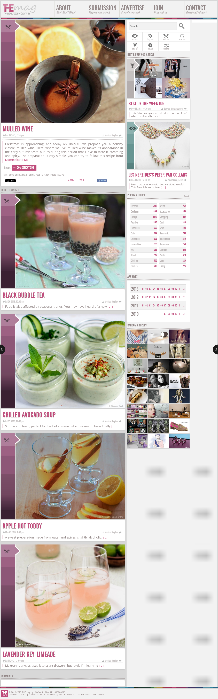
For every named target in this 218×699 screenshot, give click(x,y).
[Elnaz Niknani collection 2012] (179, 387)
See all (186, 196)
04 (154, 288)
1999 (155, 211)
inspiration (136, 244)
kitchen (45, 174)
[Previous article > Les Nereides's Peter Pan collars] (2, 349)
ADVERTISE (132, 9)
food (38, 174)
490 (155, 266)
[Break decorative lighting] (158, 373)
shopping (164, 217)
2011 (134, 306)
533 (155, 249)
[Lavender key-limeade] (70, 646)
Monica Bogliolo (111, 135)
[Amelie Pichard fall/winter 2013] (158, 417)
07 (165, 288)
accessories (165, 211)
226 (184, 260)
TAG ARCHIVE (83, 694)
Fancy (71, 180)
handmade (164, 244)
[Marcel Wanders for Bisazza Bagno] (179, 373)
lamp (162, 261)
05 (158, 288)
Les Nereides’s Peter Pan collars (158, 175)
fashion (134, 222)
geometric (164, 233)
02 (146, 288)
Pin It (81, 180)
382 (184, 217)
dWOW (37, 692)
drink (32, 174)
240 (184, 238)
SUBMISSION (102, 9)
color (133, 233)
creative (134, 206)
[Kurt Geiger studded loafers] (179, 432)
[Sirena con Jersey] (137, 343)
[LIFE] (179, 447)
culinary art (21, 174)
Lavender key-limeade (29, 654)
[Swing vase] (137, 373)
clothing (134, 261)
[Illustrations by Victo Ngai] (137, 358)
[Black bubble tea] (70, 287)
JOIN (160, 9)
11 (179, 288)
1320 (155, 217)
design (134, 217)
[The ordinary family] (179, 417)
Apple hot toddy (22, 526)
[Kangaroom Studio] (158, 358)
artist (162, 206)
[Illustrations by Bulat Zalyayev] (179, 358)
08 (169, 288)
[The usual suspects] (137, 432)
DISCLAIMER (98, 694)
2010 (135, 314)
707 (155, 227)
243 (184, 233)
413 (184, 211)
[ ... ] (110, 306)
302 (184, 227)
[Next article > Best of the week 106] (215, 349)
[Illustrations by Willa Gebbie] (158, 447)
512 (155, 255)
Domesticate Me (16, 160)
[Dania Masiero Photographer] (158, 402)
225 (184, 266)
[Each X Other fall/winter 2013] (158, 387)
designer (135, 211)
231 (184, 255)
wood (133, 255)
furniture (135, 228)
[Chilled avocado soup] (70, 406)
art (132, 250)
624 (155, 233)
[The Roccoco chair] (137, 447)
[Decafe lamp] (158, 343)
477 (184, 206)
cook (11, 174)
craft (162, 228)
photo (53, 174)
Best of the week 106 (146, 104)
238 (184, 249)
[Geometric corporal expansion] (158, 432)
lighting (163, 250)
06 (161, 288)
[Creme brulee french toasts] (137, 387)
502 (155, 260)
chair (162, 222)
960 (155, 222)
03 (150, 288)
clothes (134, 266)
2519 (155, 206)
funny (162, 266)
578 (155, 238)
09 (173, 288)
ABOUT (65, 9)
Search (183, 26)
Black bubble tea (23, 295)
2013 (134, 289)
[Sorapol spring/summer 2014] (179, 402)
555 (155, 244)
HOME (13, 694)
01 (143, 288)
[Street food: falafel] (137, 402)
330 (184, 222)
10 (176, 288)
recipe (60, 174)
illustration (165, 239)
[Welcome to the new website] (137, 417)
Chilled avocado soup (29, 415)
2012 (135, 297)
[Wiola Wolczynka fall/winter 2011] (179, 343)
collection (135, 239)
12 (183, 288)
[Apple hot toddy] (70, 517)
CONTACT (196, 9)
